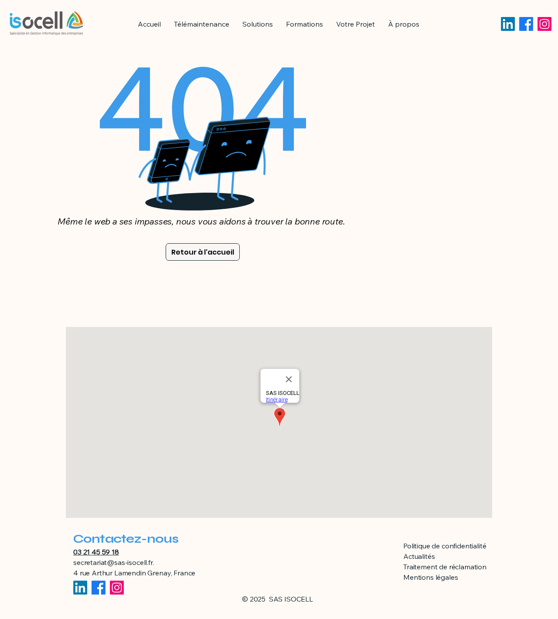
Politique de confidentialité (445, 545)
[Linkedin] (508, 24)
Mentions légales (430, 577)
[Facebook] (526, 24)
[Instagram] (544, 24)
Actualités (419, 556)
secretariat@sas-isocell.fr (113, 562)
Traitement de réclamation (445, 566)
